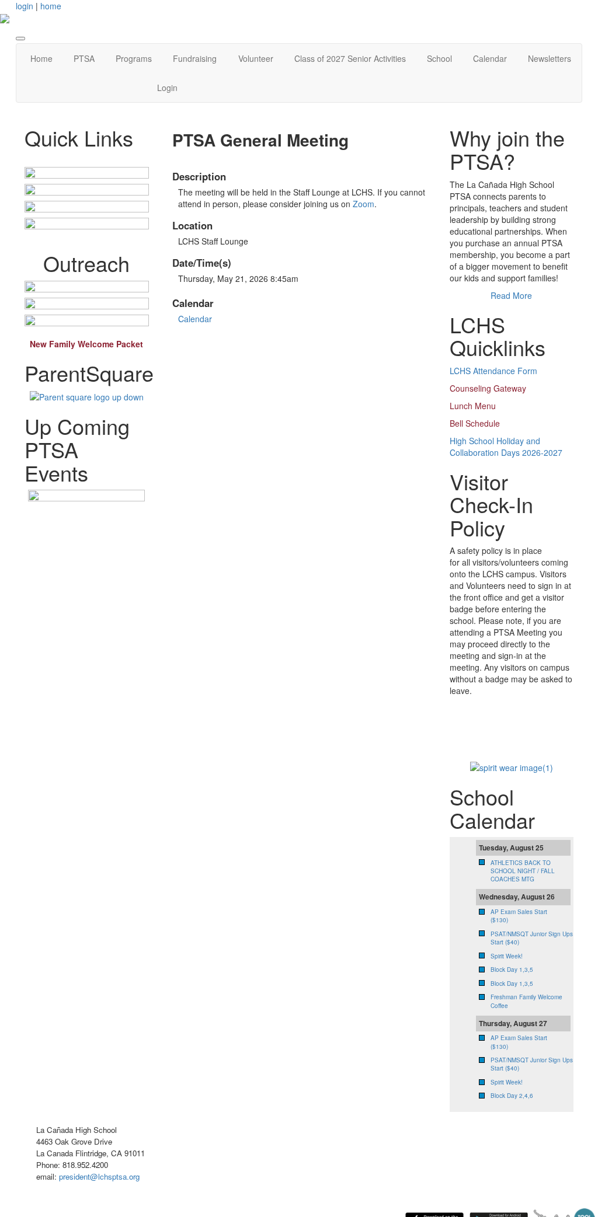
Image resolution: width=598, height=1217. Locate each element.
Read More (511, 295)
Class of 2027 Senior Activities (350, 58)
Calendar (490, 58)
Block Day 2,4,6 (512, 1096)
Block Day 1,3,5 (512, 969)
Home (41, 58)
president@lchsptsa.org (99, 1176)
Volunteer (255, 58)
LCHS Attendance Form (493, 370)
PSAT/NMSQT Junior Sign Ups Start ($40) (532, 938)
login (24, 6)
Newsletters (549, 58)
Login (167, 87)
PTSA (84, 58)
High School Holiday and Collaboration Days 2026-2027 (506, 446)
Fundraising (195, 58)
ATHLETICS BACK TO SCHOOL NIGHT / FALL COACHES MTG (523, 871)
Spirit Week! (507, 956)
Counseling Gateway (488, 388)
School (439, 58)
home (50, 6)
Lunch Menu (473, 406)
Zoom (363, 204)
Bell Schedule (475, 423)
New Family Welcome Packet (86, 344)
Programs (134, 58)
